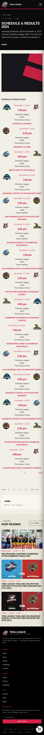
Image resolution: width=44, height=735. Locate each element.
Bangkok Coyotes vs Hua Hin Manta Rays (22, 419)
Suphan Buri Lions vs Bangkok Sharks (22, 468)
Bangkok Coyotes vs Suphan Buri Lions (22, 193)
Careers (28, 732)
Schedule (6, 685)
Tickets (5, 694)
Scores (5, 661)
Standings (6, 665)
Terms (5, 732)
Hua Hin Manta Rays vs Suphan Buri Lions (22, 268)
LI (20, 489)
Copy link (34, 489)
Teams (5, 677)
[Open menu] (40, 4)
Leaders (5, 668)
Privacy (13, 732)
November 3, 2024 (22, 105)
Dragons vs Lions (22, 147)
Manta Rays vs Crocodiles (22, 170)
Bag (33, 4)
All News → (35, 523)
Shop (4, 698)
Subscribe (22, 721)
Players (5, 681)
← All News (6, 15)
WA (26, 489)
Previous (4, 473)
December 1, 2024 (22, 400)
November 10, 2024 (27, 175)
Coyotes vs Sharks (22, 123)
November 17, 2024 (27, 250)
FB (14, 489)
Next (41, 473)
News (5, 657)
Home (5, 653)
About (5, 701)
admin (4, 44)
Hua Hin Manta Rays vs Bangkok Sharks (22, 369)
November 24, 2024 (17, 325)
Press (20, 732)
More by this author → (13, 505)
